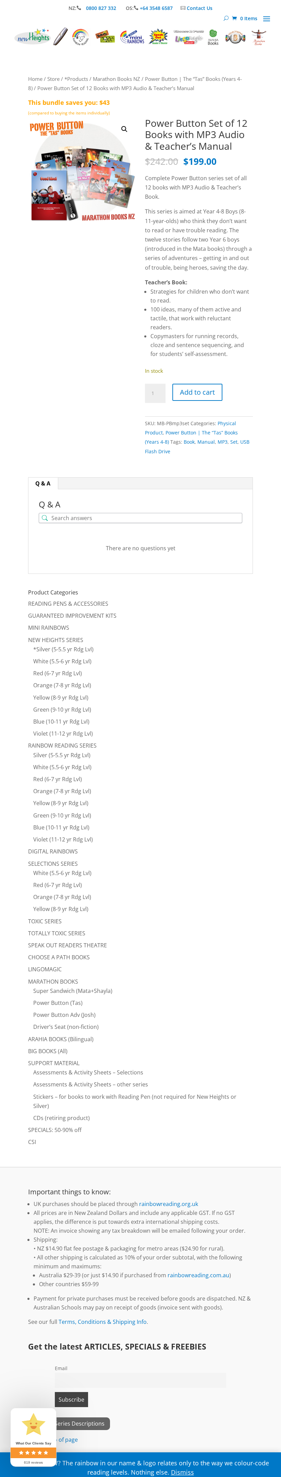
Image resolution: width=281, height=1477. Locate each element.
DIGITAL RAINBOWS (53, 851)
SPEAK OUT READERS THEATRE (67, 945)
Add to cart (197, 392)
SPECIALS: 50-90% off (55, 1130)
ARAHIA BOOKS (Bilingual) (61, 1039)
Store (53, 78)
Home (35, 78)
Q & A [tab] (42, 483)
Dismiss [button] (182, 1472)
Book (189, 442)
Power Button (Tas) (58, 1003)
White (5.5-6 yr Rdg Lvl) (62, 661)
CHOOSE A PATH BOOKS (59, 957)
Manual (206, 442)
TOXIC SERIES (45, 921)
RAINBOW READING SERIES (62, 745)
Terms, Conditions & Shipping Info (103, 1322)
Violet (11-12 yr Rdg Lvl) (63, 733)
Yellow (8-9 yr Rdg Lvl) (60, 697)
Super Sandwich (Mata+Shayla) (72, 991)
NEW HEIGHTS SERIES (55, 640)
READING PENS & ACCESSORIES (68, 603)
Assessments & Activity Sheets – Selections (88, 1072)
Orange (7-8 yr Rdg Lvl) (62, 685)
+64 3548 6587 (156, 8)
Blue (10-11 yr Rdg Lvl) (61, 721)
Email (61, 1368)
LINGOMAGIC (45, 969)
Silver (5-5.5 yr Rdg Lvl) (61, 755)
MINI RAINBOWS (48, 627)
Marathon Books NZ (116, 78)
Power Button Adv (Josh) (64, 1015)
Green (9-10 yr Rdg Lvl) (62, 709)
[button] (124, 129)
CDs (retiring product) (61, 1118)
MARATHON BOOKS (53, 981)
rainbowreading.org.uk (168, 1204)
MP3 (223, 442)
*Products (76, 78)
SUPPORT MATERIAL (54, 1063)
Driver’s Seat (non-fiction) (66, 1027)
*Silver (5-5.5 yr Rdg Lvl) (63, 649)
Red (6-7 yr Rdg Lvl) (57, 673)
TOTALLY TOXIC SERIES (56, 933)
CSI (32, 1142)
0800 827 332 (102, 8)
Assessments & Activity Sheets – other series (90, 1084)
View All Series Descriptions (69, 1423)
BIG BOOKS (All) (48, 1051)
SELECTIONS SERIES (53, 863)
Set (233, 442)
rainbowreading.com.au (198, 1275)
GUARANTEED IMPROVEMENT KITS (72, 615)
